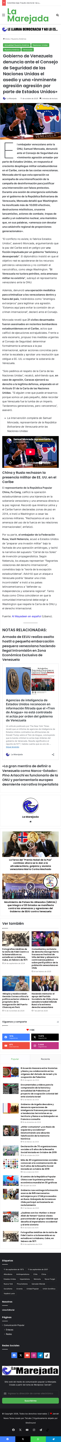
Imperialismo (25, 1279)
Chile (35, 1274)
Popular (15, 1059)
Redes (9, 1334)
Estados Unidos (10, 1279)
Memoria (37, 1279)
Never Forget (50, 1279)
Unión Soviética (49, 1289)
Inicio (7, 39)
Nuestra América (18, 39)
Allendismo (8, 1274)
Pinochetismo (22, 1284)
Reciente (45, 1059)
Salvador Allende (38, 1284)
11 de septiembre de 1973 (14, 1269)
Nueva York (8, 1284)
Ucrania (19, 1289)
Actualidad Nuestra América (17, 45)
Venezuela (27, 49)
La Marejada (12, 98)
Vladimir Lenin (9, 1293)
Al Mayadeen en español (26, 616)
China (43, 1274)
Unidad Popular (33, 1289)
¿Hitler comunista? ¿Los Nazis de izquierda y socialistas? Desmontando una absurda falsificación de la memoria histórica (38, 1132)
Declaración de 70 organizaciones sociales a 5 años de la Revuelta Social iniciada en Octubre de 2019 (39, 1149)
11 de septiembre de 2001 (38, 1269)
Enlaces (9, 1329)
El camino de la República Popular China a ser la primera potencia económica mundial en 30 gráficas (39, 1179)
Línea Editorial (8, 1310)
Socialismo (8, 1289)
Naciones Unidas (40, 45)
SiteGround (31, 1423)
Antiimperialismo (22, 1274)
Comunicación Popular (14, 1325)
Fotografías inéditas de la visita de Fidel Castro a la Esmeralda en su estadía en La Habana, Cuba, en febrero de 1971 (15, 954)
